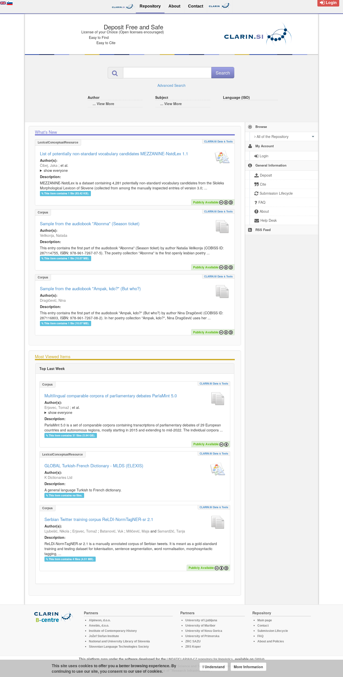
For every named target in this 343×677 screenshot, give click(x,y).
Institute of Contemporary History (113, 631)
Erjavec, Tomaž (56, 407)
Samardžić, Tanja (171, 531)
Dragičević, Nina (53, 300)
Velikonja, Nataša (53, 235)
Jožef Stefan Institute (104, 636)
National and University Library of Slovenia (119, 641)
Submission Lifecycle (272, 631)
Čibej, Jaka (49, 165)
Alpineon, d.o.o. (99, 620)
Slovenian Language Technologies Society (119, 646)
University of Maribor (200, 625)
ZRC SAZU (193, 641)
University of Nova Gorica (203, 631)
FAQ (260, 636)
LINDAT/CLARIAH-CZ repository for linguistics (200, 659)
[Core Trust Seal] (54, 637)
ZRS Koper (193, 646)
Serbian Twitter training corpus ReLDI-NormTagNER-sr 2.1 (98, 519)
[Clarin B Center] (54, 616)
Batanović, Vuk (111, 531)
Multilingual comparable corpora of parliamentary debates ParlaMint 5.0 (110, 396)
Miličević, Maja (137, 531)
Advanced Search (171, 85)
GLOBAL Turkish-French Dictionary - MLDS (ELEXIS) (93, 466)
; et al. (54, 168)
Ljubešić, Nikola (56, 531)
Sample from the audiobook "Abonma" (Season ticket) (90, 223)
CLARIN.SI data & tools (218, 141)
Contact (263, 625)
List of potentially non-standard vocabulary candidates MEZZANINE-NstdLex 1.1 (114, 154)
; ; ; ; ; (107, 168)
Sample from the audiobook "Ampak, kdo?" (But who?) (90, 288)
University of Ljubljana (201, 620)
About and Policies (270, 641)
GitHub (259, 659)
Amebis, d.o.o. (99, 625)
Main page (264, 620)
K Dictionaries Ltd (58, 477)
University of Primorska (202, 636)
